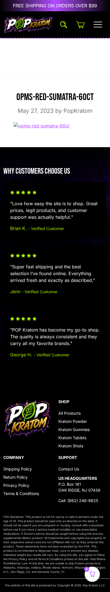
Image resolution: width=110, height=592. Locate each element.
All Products (69, 413)
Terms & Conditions (21, 493)
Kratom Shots (70, 445)
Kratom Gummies (74, 429)
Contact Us (68, 469)
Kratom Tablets (72, 437)
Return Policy (15, 477)
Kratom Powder (72, 421)
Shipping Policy (17, 469)
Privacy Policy (16, 485)
